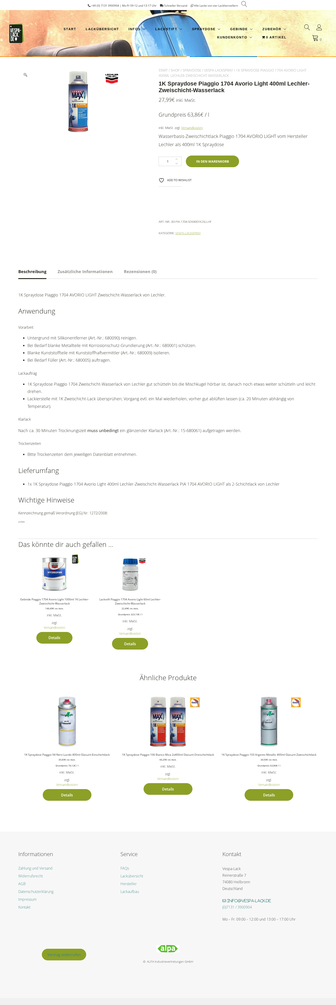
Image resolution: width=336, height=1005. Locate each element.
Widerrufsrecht (30, 876)
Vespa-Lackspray (218, 70)
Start (70, 29)
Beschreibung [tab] (32, 271)
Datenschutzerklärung (35, 891)
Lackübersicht (102, 29)
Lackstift (166, 29)
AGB (22, 883)
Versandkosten (192, 128)
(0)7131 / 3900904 (237, 907)
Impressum (27, 899)
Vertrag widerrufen (64, 954)
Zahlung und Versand (35, 868)
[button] (25, 74)
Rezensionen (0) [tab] (140, 271)
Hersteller (128, 883)
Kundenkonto (232, 37)
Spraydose (204, 29)
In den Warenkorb (212, 161)
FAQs (124, 868)
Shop (175, 70)
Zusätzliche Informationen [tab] (85, 271)
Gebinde (239, 29)
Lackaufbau (129, 891)
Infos (134, 29)
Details (54, 637)
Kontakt (24, 907)
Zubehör (271, 29)
